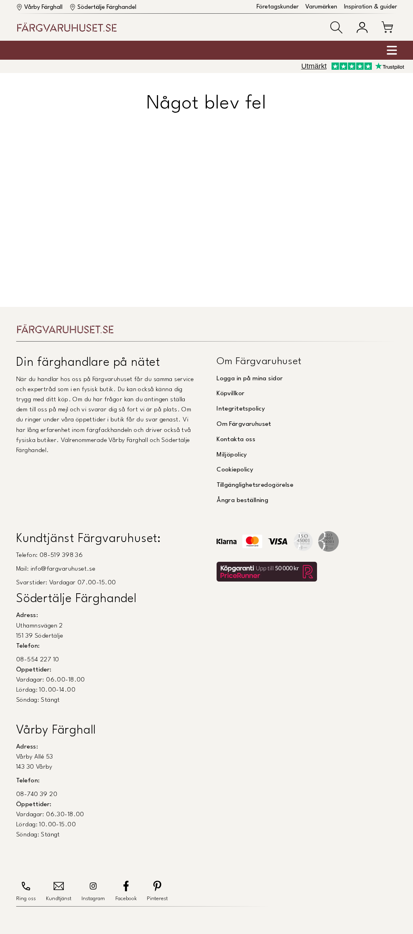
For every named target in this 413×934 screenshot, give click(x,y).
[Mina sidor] (362, 27)
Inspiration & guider (370, 7)
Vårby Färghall (43, 7)
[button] (336, 27)
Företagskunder (277, 7)
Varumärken (321, 7)
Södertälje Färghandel (106, 7)
